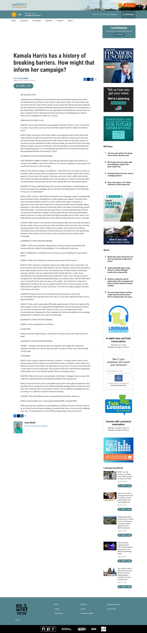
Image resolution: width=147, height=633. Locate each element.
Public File (84, 604)
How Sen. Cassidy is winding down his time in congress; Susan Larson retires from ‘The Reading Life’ (125, 497)
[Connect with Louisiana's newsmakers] (118, 405)
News (14, 21)
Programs (36, 21)
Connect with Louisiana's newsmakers (118, 423)
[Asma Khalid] (18, 427)
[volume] (20, 14)
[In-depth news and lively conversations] (118, 319)
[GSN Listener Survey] (118, 99)
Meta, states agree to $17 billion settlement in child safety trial (119, 183)
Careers (83, 609)
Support (48, 21)
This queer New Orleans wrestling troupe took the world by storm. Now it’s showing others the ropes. (120, 294)
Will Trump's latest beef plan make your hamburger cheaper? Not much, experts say (120, 164)
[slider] (23, 14)
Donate (130, 5)
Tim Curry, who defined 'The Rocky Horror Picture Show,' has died (120, 154)
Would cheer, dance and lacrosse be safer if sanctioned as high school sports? (120, 259)
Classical (24, 21)
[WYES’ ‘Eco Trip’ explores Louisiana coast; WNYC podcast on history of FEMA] (110, 475)
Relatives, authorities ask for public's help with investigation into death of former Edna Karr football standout (120, 282)
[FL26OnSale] (118, 65)
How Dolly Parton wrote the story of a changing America (120, 174)
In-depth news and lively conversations (118, 340)
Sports (106, 250)
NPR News (108, 146)
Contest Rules (111, 609)
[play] (14, 14)
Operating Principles (113, 604)
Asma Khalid (24, 78)
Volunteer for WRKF (87, 613)
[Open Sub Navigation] (17, 21)
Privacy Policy (58, 613)
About (70, 21)
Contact (60, 21)
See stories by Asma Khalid (35, 426)
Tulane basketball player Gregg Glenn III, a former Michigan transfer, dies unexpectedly (119, 270)
